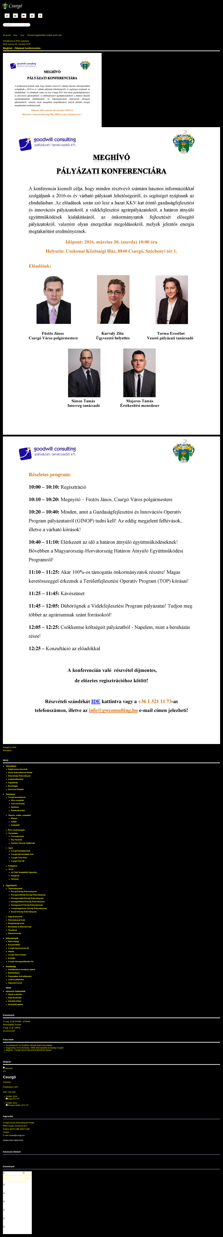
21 (18, 1213)
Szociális (11, 958)
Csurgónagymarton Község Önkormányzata (29, 908)
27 (16, 1221)
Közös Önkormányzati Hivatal (20, 772)
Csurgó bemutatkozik (16, 797)
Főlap (15, 35)
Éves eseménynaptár (16, 830)
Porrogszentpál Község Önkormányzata (27, 898)
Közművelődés (14, 945)
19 (14, 1213)
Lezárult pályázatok (16, 980)
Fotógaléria (12, 866)
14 (18, 1204)
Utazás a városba (15, 994)
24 (9, 1221)
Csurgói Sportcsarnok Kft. (18, 948)
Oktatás (11, 951)
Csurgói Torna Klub (19, 858)
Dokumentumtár (14, 933)
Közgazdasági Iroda (16, 923)
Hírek (22, 35)
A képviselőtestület (15, 779)
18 (11, 1213)
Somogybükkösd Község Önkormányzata (28, 902)
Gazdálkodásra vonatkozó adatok (21, 969)
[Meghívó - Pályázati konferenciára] (52, 90)
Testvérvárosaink (18, 810)
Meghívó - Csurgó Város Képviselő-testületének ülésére (29, 1050)
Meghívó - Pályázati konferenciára (21, 48)
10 (9, 1204)
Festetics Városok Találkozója (23, 843)
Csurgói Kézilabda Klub (20, 851)
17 (9, 1213)
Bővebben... (8, 750)
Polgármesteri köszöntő (17, 769)
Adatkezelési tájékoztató (13, 1140)
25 (11, 1221)
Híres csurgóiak (17, 800)
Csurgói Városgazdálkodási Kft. (21, 961)
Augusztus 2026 (15, 1176)
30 (24, 1221)
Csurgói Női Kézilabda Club (22, 854)
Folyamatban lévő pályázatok (19, 976)
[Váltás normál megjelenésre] (40, 15)
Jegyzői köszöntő (15, 917)
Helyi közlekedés (15, 998)
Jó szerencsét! (9, 1031)
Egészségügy (13, 941)
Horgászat (15, 876)
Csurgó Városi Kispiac (17, 955)
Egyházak (15, 807)
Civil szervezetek (18, 804)
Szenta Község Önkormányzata (23, 912)
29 (21, 1221)
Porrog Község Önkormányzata (24, 891)
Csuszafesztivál (17, 836)
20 (16, 1213)
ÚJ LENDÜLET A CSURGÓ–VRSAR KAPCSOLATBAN (29, 1045)
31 (9, 1230)
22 (21, 1213)
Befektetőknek (14, 973)
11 (11, 1204)
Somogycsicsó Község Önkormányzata (27, 905)
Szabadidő (15, 825)
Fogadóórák (13, 783)
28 (18, 1221)
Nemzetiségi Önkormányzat (19, 776)
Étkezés (14, 818)
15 (21, 1204)
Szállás (14, 822)
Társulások (12, 930)
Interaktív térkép (14, 1001)
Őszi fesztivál (16, 840)
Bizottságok (13, 786)
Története (15, 879)
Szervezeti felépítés (16, 789)
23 (24, 1213)
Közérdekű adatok (15, 1004)
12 (14, 1204)
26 (14, 1221)
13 (16, 1204)
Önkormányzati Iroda (16, 920)
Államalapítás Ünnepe (12, 1025)
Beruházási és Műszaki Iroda (19, 927)
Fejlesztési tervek (15, 983)
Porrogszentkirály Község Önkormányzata (28, 895)
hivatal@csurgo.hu (17, 1135)
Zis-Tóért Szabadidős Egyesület (24, 872)
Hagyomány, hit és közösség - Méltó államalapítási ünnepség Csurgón (35, 1048)
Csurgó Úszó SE (17, 861)
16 (24, 1204)
